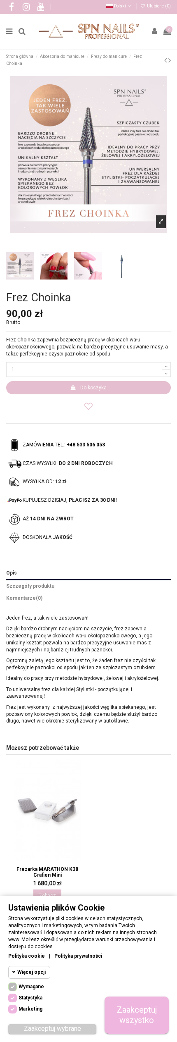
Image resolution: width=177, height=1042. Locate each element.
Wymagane (31, 987)
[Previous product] (166, 60)
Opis (11, 573)
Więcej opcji (31, 972)
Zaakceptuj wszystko (137, 1015)
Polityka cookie (26, 956)
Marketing (30, 1009)
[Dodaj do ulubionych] (88, 406)
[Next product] (169, 60)
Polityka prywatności (78, 956)
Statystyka (30, 998)
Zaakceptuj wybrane (52, 1028)
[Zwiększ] (166, 366)
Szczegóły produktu (30, 586)
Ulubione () (158, 6)
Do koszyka (93, 388)
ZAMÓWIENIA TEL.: (64, 445)
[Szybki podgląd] (52, 859)
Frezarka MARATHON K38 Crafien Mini (47, 872)
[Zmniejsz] (166, 373)
